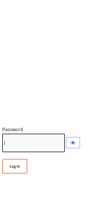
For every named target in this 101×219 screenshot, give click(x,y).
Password (12, 129)
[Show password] (73, 142)
